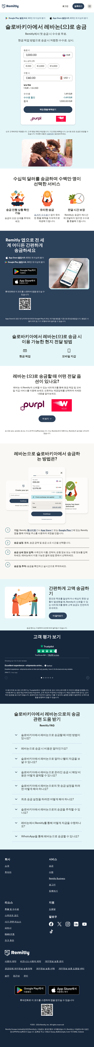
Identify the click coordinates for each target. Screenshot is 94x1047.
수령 (51, 872)
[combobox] (67, 78)
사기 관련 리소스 (13, 922)
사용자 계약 (10, 961)
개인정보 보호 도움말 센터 (71, 969)
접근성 (16, 976)
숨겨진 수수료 (42, 215)
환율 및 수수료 (12, 909)
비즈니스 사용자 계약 (30, 961)
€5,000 (53, 66)
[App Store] (25, 281)
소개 (7, 866)
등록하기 (78, 6)
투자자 (8, 872)
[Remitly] (10, 6)
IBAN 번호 (10, 934)
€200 (28, 66)
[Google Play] (25, 271)
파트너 (8, 928)
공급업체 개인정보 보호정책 (18, 969)
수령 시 (27, 73)
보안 (7, 976)
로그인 (65, 6)
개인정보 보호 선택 (45, 969)
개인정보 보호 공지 (54, 961)
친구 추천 (9, 941)
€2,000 (40, 66)
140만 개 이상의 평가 (27, 18)
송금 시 (27, 50)
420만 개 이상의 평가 (70, 18)
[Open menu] (89, 6)
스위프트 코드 (11, 915)
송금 (51, 866)
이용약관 (51, 134)
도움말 (52, 909)
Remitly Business (57, 879)
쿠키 (26, 976)
